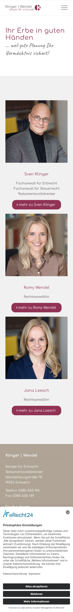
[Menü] (62, 7)
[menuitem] (62, 7)
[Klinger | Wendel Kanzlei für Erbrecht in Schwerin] (30, 7)
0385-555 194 (29, 490)
